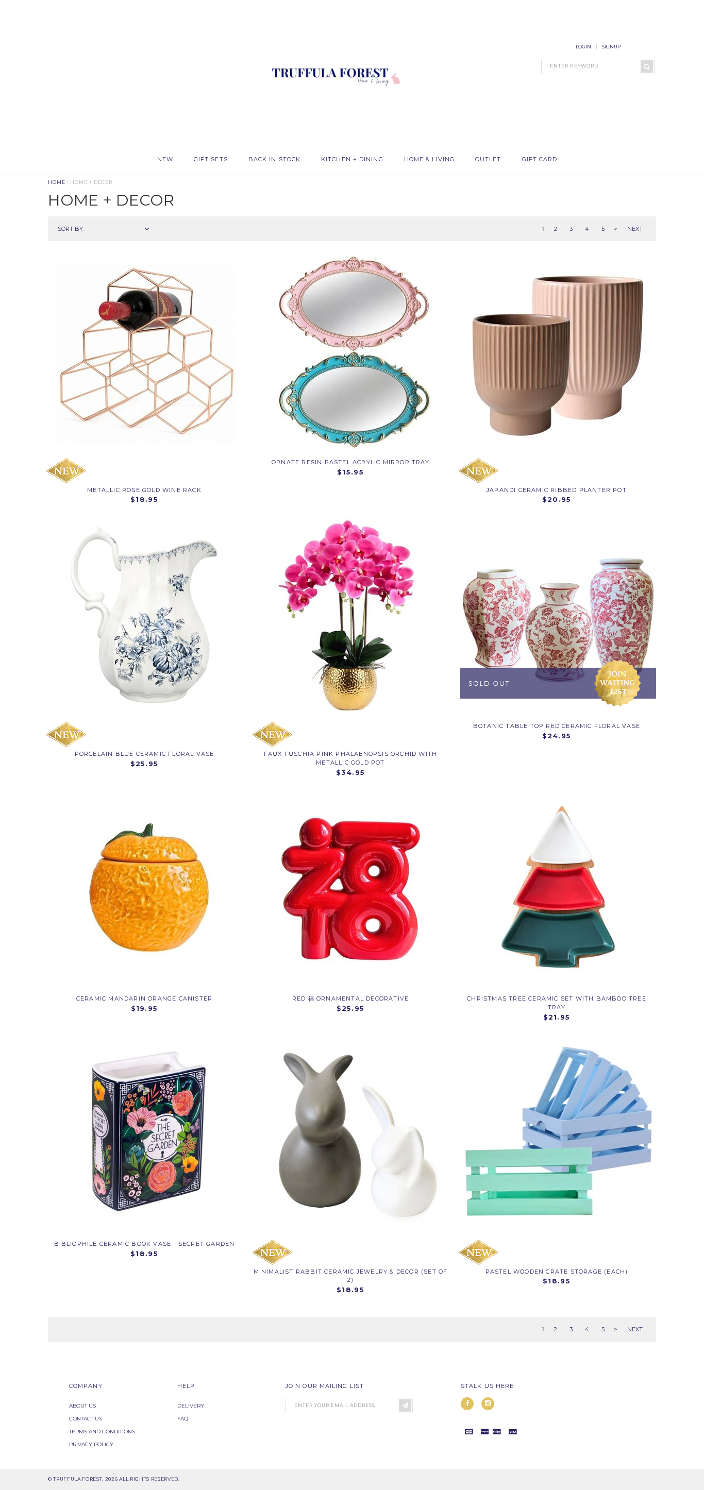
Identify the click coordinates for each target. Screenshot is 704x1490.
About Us (82, 1405)
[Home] (334, 144)
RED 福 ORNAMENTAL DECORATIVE (350, 998)
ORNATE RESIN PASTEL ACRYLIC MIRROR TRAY (350, 462)
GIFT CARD (540, 159)
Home (56, 182)
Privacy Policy (91, 1444)
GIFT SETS (211, 159)
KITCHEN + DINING (352, 159)
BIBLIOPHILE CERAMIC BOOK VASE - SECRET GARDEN (144, 1243)
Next (635, 228)
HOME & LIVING (429, 159)
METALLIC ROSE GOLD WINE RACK (144, 490)
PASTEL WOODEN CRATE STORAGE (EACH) (556, 1271)
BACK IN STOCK (274, 159)
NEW (165, 159)
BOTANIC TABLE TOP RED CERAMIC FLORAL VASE (556, 726)
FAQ (182, 1418)
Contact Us (85, 1418)
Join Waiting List (617, 683)
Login (583, 46)
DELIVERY (190, 1405)
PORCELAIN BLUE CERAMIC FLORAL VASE (144, 753)
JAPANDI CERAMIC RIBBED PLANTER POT (557, 490)
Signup (611, 46)
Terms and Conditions (102, 1431)
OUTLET (488, 159)
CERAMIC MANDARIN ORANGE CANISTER (144, 998)
